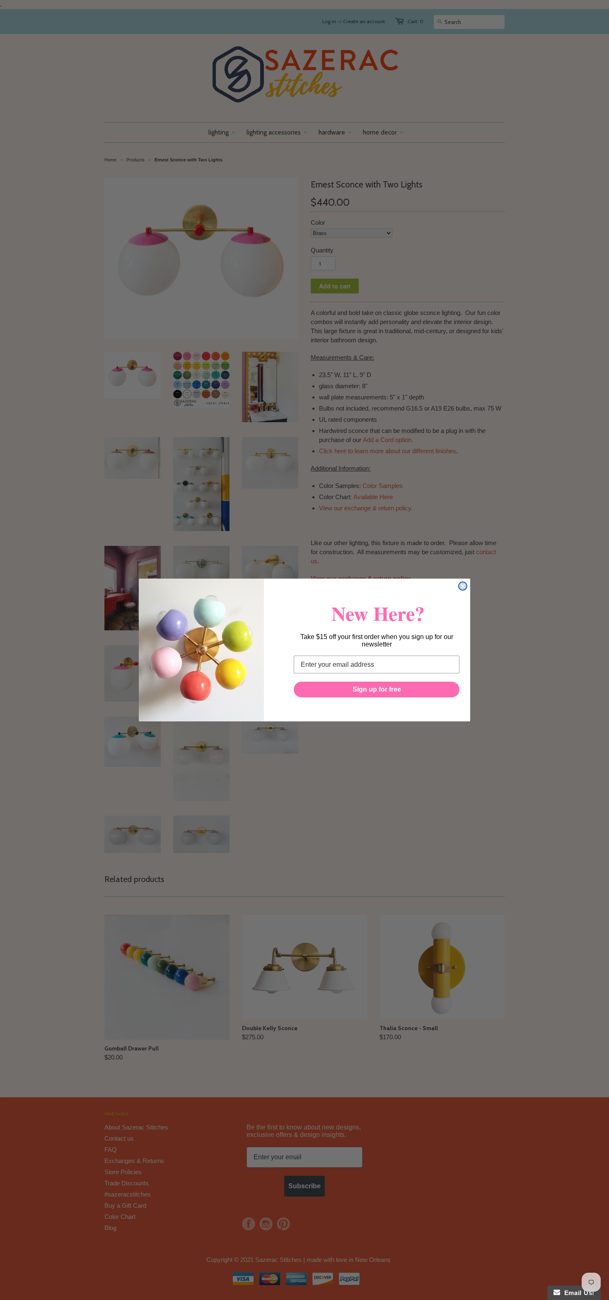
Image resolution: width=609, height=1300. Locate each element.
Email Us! (577, 1292)
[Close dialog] (463, 586)
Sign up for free (377, 689)
